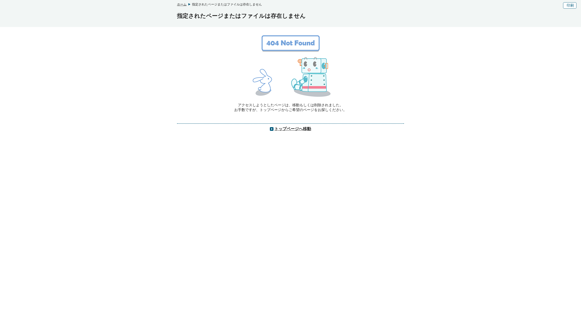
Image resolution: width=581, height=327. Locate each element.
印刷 (570, 5)
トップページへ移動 (292, 128)
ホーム (182, 4)
